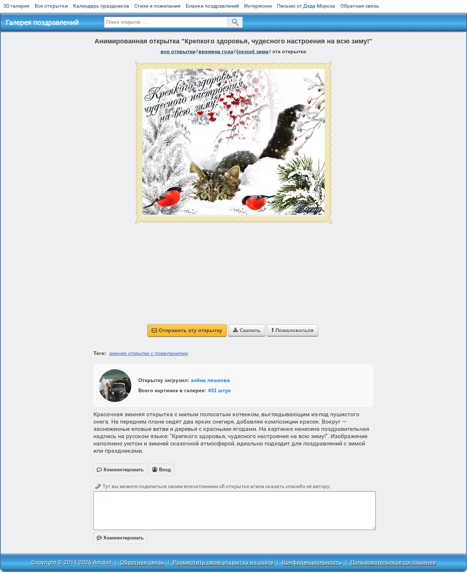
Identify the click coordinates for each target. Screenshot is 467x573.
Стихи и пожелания (157, 6)
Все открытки (51, 6)
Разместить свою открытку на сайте (223, 562)
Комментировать (120, 538)
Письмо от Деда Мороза (306, 6)
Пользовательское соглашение (393, 562)
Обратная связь (359, 6)
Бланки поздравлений (212, 6)
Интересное (258, 6)
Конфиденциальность (312, 562)
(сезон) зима (252, 51)
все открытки (178, 51)
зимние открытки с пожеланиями (148, 353)
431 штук (219, 390)
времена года (216, 51)
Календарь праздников (101, 6)
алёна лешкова (210, 380)
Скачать (246, 330)
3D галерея (16, 6)
